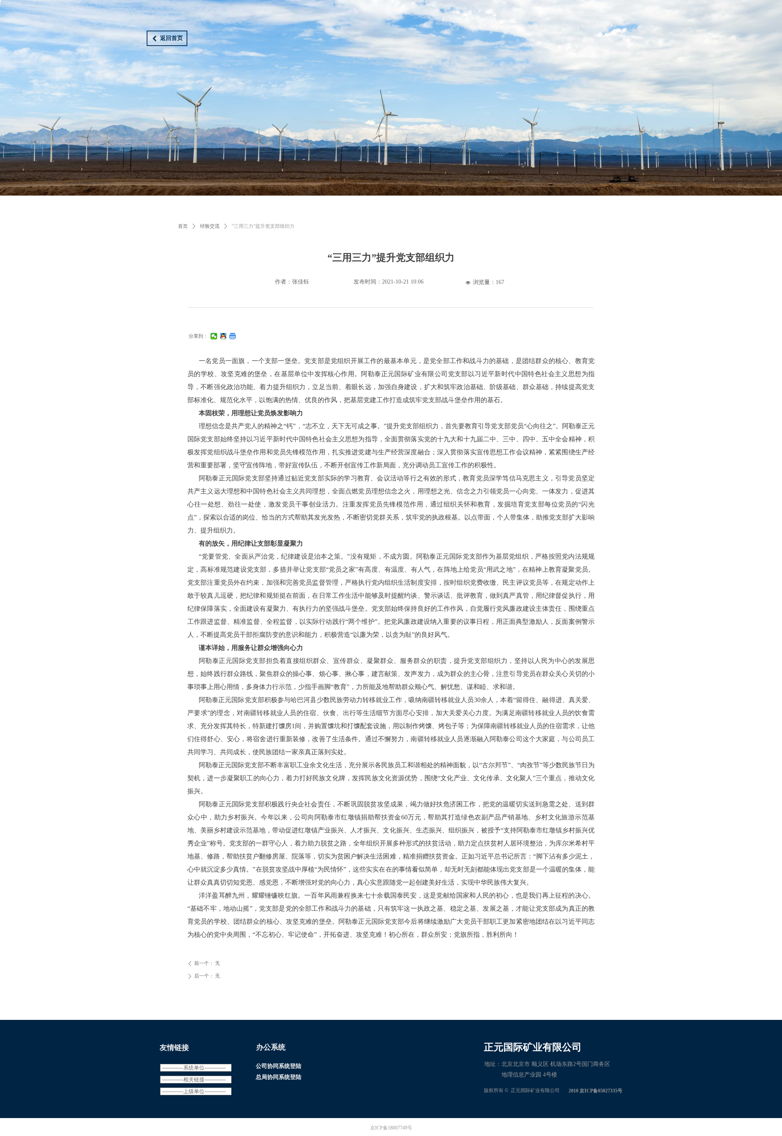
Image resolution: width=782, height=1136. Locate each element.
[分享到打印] (232, 336)
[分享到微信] (214, 336)
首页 (183, 226)
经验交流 (210, 226)
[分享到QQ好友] (223, 336)
